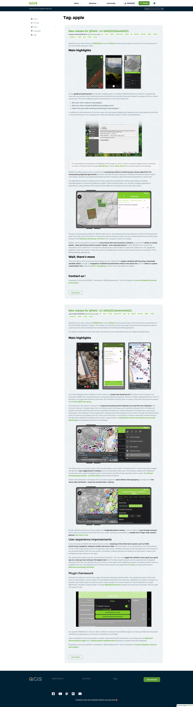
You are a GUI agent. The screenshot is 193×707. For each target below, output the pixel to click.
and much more (81, 535)
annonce (143, 34)
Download (152, 679)
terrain (95, 37)
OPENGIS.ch (98, 43)
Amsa (117, 585)
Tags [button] (115, 678)
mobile (155, 34)
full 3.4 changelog (98, 266)
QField (112, 43)
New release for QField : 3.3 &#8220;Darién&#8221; (100, 310)
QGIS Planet (57, 678)
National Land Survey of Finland (92, 239)
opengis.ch (72, 37)
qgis (84, 37)
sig (131, 34)
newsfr (112, 34)
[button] (42, 35)
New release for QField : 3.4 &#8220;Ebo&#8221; (99, 31)
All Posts (86, 678)
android (136, 34)
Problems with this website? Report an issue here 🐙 (97, 700)
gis (102, 34)
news (106, 34)
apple (149, 34)
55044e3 (190, 705)
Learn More (75, 293)
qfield (127, 34)
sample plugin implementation (103, 640)
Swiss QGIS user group (82, 401)
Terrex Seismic (120, 166)
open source (119, 34)
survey (89, 37)
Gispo (132, 565)
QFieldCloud (103, 166)
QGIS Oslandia (92, 34)
